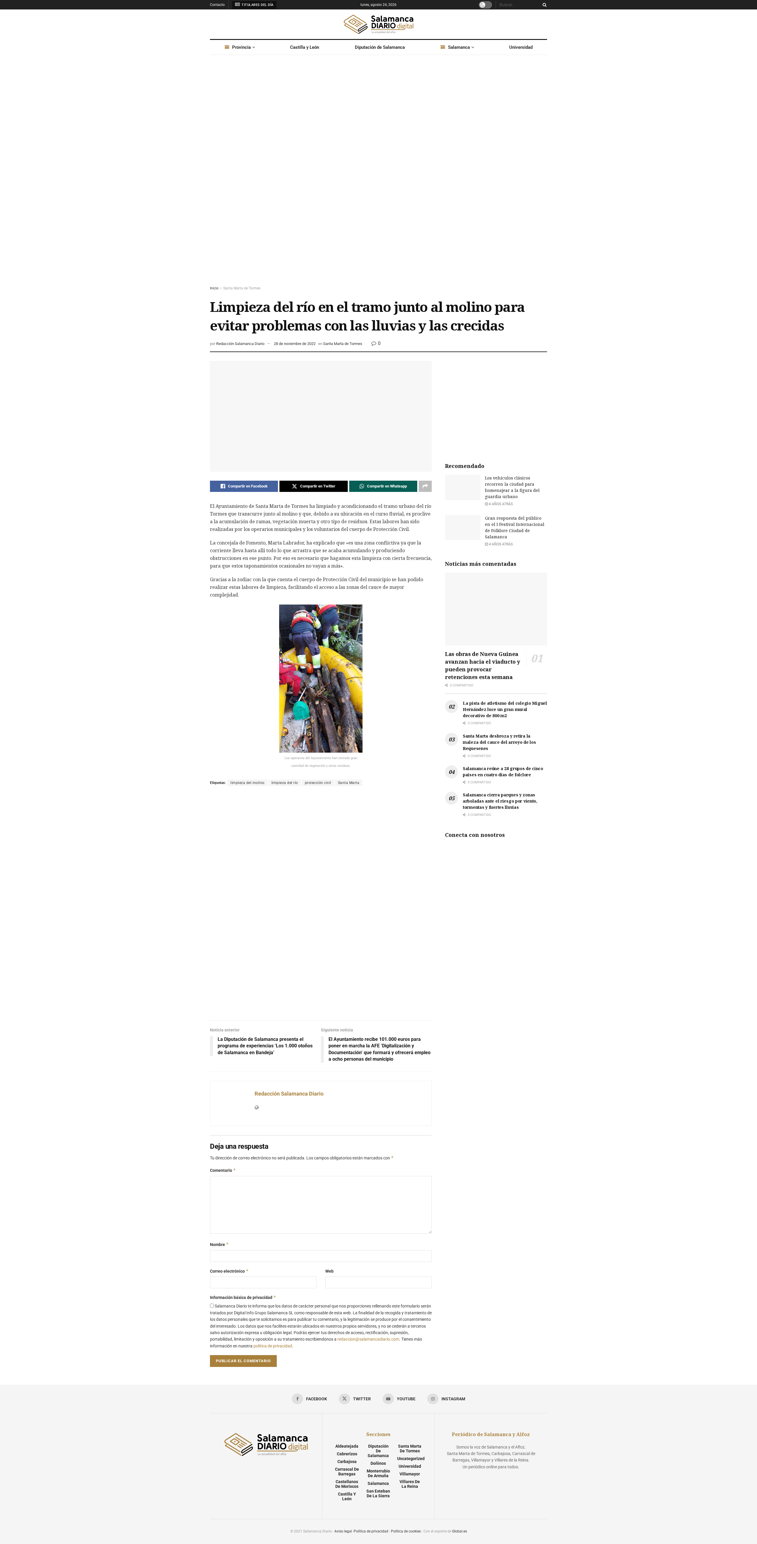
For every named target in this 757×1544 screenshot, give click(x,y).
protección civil (318, 783)
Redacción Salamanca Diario (240, 343)
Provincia (241, 47)
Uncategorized (411, 1458)
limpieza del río (284, 783)
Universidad (521, 47)
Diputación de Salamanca (380, 47)
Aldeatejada (346, 1446)
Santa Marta (349, 783)
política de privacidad (272, 1346)
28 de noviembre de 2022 (295, 343)
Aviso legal (343, 1531)
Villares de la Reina (409, 1484)
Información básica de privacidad (243, 1297)
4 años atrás (500, 504)
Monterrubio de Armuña (378, 1473)
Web (329, 1271)
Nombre (219, 1244)
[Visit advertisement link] (378, 176)
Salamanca (459, 47)
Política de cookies (406, 1531)
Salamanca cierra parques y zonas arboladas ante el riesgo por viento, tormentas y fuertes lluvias (500, 801)
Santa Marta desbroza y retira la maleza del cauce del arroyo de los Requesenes (499, 742)
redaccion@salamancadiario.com (368, 1339)
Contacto (217, 5)
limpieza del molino (247, 783)
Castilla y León (304, 47)
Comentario (223, 1170)
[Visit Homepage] (378, 24)
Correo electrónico (229, 1271)
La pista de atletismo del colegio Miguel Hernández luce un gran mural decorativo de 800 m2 (505, 709)
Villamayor (409, 1474)
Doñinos (378, 1463)
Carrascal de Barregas (347, 1471)
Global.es (459, 1531)
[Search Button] (543, 4)
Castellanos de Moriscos (346, 1484)
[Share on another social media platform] (425, 486)
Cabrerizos (347, 1453)
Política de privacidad (371, 1531)
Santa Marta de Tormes (242, 288)
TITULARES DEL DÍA (257, 5)
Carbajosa (347, 1461)
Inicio (214, 288)
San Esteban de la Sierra (378, 1493)
